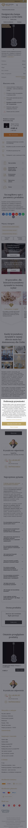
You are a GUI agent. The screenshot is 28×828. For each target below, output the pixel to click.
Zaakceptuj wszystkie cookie (14, 423)
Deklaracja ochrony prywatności (14, 419)
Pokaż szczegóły (14, 427)
